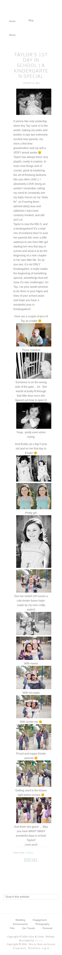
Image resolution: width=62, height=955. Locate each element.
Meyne (39, 940)
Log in (45, 948)
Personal (29, 852)
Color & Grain (31, 10)
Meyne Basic (36, 944)
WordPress (34, 948)
